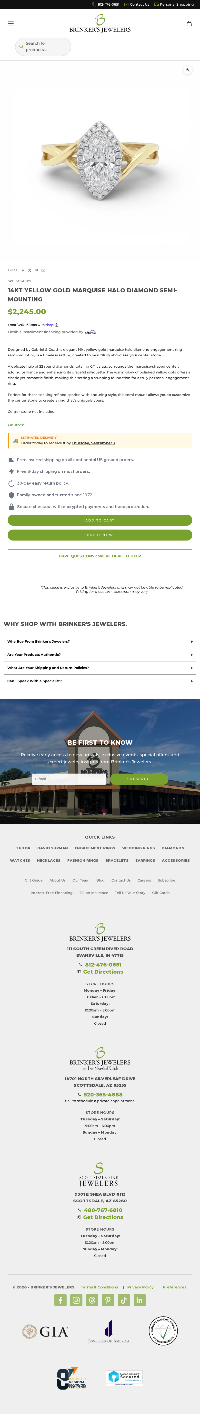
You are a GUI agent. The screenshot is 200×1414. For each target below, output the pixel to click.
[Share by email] (43, 270)
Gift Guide (34, 880)
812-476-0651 (108, 4)
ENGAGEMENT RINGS (95, 848)
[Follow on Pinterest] (108, 1300)
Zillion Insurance (94, 893)
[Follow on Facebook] (60, 1300)
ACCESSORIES (176, 860)
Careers (144, 880)
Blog (100, 880)
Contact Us (139, 4)
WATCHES (20, 860)
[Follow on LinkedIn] (140, 1300)
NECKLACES (49, 860)
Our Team (81, 880)
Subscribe (139, 779)
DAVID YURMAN (52, 848)
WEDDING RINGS (138, 848)
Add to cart (100, 520)
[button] (43, 47)
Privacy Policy (140, 1287)
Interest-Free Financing (52, 893)
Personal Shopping (177, 4)
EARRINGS (145, 860)
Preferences (174, 1287)
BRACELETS (117, 860)
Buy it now (100, 535)
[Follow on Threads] (92, 1300)
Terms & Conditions (99, 1287)
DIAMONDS (173, 848)
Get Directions (103, 971)
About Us (58, 880)
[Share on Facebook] (23, 270)
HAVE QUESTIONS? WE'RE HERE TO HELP (100, 556)
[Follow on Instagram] (76, 1300)
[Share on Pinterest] (37, 270)
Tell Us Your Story (130, 893)
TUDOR (23, 848)
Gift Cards (161, 893)
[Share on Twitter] (30, 270)
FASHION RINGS (83, 860)
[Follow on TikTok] (124, 1300)
